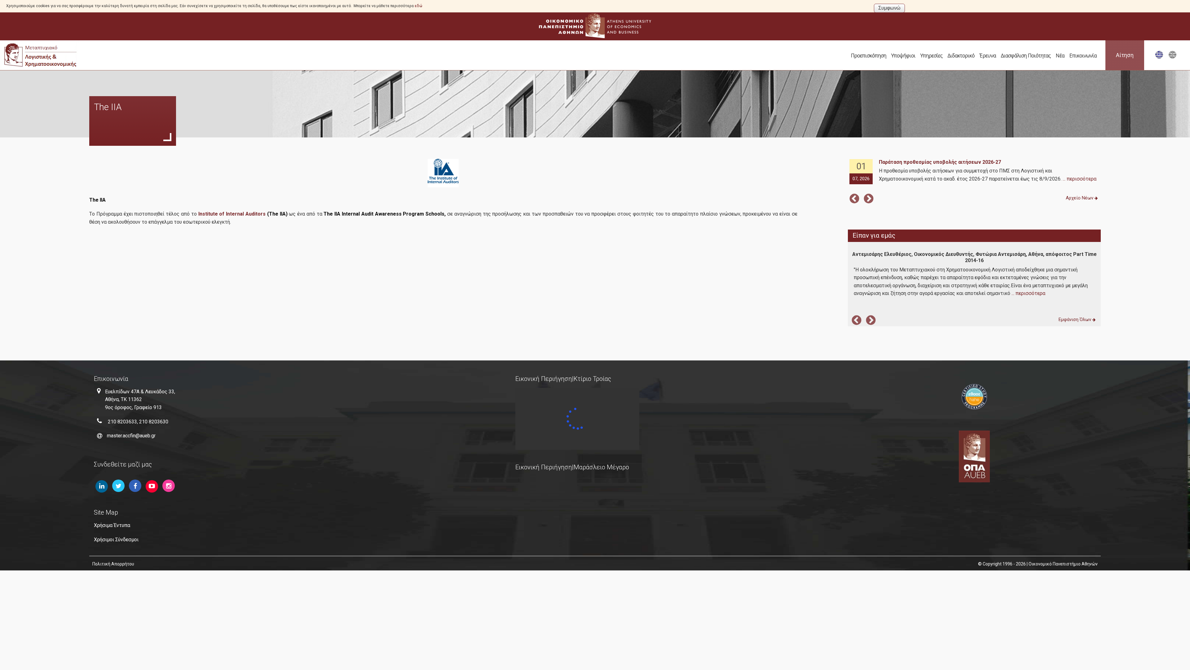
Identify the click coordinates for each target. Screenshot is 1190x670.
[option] (974, 172)
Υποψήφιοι (903, 55)
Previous (854, 199)
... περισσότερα (1079, 179)
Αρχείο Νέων (1080, 198)
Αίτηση (1125, 55)
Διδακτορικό (961, 55)
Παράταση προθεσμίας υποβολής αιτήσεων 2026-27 (940, 162)
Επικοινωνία (1083, 55)
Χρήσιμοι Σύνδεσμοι (116, 540)
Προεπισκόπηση (868, 55)
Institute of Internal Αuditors (232, 214)
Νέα (1060, 55)
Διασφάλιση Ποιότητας (1026, 55)
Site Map (106, 512)
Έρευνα (988, 55)
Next (868, 199)
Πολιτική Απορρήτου (113, 563)
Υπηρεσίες (931, 55)
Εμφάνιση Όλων (1075, 319)
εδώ (418, 6)
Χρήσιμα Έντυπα (112, 525)
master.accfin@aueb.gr (131, 436)
